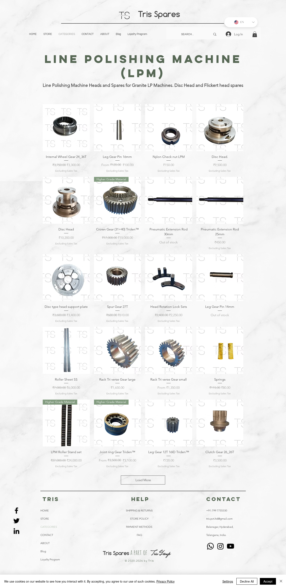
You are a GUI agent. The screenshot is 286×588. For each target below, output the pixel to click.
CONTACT (46, 535)
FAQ (139, 535)
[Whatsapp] (210, 546)
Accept (267, 581)
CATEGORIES (48, 526)
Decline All (247, 581)
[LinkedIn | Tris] (16, 531)
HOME (44, 510)
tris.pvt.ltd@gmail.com (219, 518)
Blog (43, 551)
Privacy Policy (165, 581)
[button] (254, 34)
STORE (44, 518)
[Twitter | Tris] (16, 521)
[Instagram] (220, 546)
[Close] (280, 581)
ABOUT (45, 543)
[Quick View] (66, 127)
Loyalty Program (50, 559)
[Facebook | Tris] (16, 510)
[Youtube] (230, 546)
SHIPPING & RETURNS (139, 510)
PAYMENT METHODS (139, 526)
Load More (143, 480)
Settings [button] (227, 581)
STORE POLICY (139, 518)
